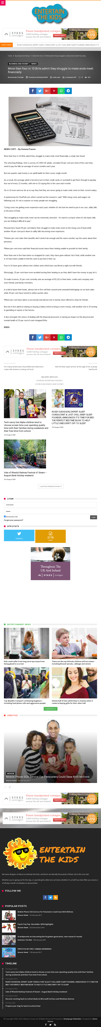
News (34, 64)
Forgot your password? (13, 520)
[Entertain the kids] (50, 3)
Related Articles (49, 377)
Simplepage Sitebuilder (72, 1019)
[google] (46, 91)
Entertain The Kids (17, 77)
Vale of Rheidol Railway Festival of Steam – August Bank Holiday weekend (45, 45)
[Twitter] (50, 897)
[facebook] (32, 91)
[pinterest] (54, 91)
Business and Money (22, 56)
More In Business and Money (49, 384)
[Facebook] (45, 897)
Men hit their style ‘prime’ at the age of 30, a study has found (76, 366)
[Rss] (55, 897)
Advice (10, 773)
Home (10, 56)
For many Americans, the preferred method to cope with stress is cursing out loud (24, 366)
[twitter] (39, 91)
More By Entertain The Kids (49, 380)
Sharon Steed (11, 781)
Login (94, 517)
